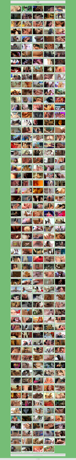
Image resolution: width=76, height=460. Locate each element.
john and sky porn (38, 1)
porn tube (38, 2)
